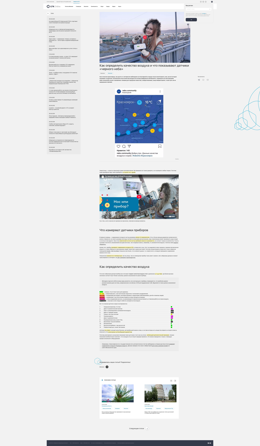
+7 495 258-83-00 (75, 443)
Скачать (177, 158)
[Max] (206, 2)
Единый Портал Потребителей (64, 1)
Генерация (78, 6)
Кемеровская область (107, 406)
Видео (113, 6)
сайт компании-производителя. (126, 257)
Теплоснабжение (69, 6)
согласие (204, 13)
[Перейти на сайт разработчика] (209, 443)
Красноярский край (149, 406)
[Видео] (207, 80)
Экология (86, 6)
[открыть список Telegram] (203, 2)
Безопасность (94, 6)
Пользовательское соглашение (110, 443)
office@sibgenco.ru (98, 443)
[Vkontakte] (201, 2)
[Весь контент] (199, 80)
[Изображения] (203, 80)
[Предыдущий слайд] (171, 380)
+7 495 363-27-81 (86, 443)
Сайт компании (50, 1)
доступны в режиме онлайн (160, 345)
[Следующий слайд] (175, 380)
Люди (102, 6)
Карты (119, 6)
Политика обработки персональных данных (125, 443)
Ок (191, 19)
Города (107, 6)
